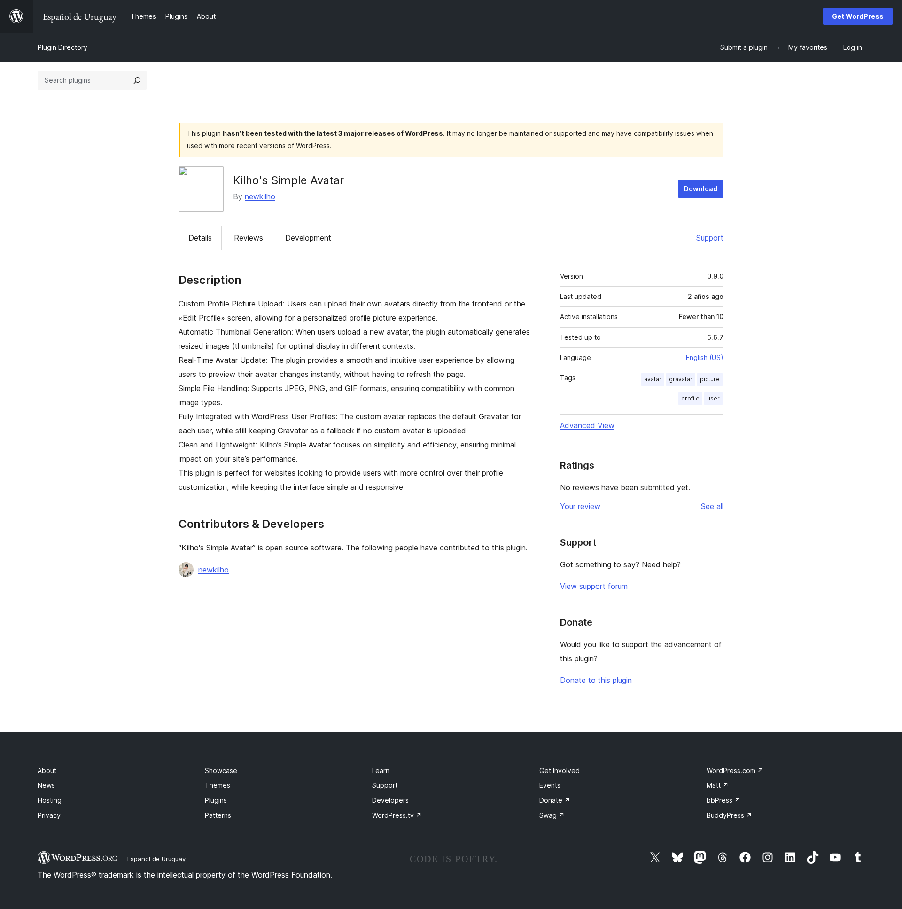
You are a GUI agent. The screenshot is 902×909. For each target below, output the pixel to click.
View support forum (594, 586)
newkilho (260, 196)
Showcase (221, 771)
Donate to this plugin (596, 680)
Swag (552, 815)
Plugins (216, 800)
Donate (554, 800)
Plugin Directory (62, 47)
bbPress (723, 800)
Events (549, 785)
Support (709, 238)
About (47, 771)
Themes (217, 785)
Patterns (218, 815)
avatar (652, 379)
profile (690, 398)
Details (200, 238)
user (713, 398)
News (46, 785)
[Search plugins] (137, 80)
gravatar (680, 379)
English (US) (704, 357)
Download (700, 189)
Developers (390, 800)
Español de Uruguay (156, 858)
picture (710, 379)
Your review (580, 506)
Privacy (49, 815)
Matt (718, 785)
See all (712, 506)
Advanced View (587, 425)
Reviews (248, 238)
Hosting (50, 800)
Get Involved (559, 771)
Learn (380, 771)
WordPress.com (735, 771)
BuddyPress (729, 815)
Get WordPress (858, 16)
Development (308, 238)
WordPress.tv (397, 815)
